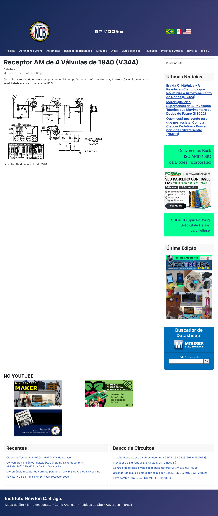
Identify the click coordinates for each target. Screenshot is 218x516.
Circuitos (101, 50)
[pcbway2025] (187, 190)
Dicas (114, 50)
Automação (53, 50)
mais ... (205, 50)
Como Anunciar (66, 505)
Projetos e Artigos (172, 50)
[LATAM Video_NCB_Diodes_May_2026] (189, 156)
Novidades (150, 50)
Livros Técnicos (131, 50)
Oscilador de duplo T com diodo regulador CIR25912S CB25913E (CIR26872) (160, 472)
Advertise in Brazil (119, 505)
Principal (10, 50)
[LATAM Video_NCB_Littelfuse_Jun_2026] (189, 224)
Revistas (192, 50)
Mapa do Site (14, 505)
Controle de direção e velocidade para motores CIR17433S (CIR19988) (156, 467)
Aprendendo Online (30, 50)
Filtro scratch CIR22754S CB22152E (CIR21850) (142, 477)
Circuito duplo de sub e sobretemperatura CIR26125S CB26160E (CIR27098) (159, 457)
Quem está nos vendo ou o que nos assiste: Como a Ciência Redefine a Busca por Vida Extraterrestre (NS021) (186, 126)
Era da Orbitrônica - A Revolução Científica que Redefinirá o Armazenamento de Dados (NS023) (189, 91)
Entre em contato (39, 505)
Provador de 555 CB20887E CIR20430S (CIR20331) (144, 462)
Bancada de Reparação (78, 50)
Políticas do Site (91, 505)
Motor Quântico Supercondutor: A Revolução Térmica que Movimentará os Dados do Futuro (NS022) (188, 107)
